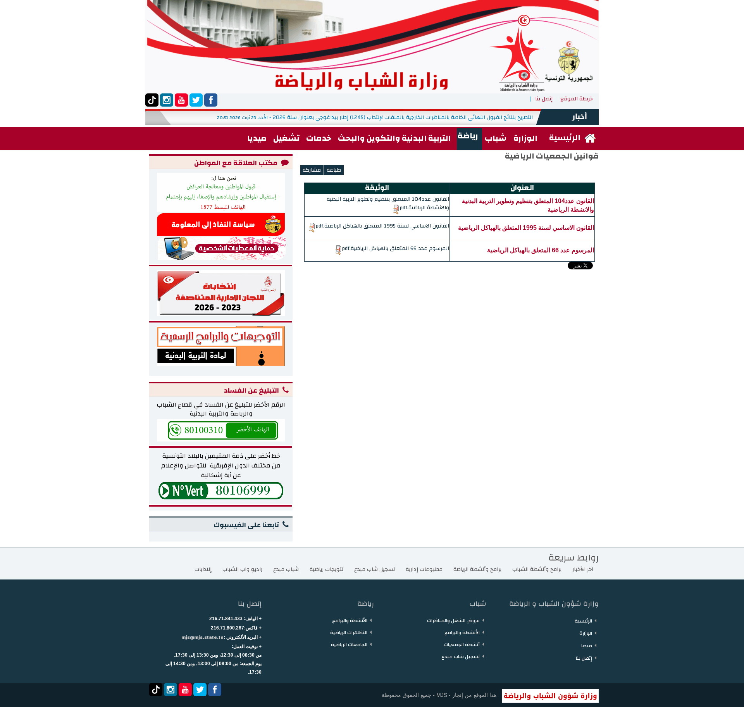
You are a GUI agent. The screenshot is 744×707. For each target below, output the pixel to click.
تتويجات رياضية (326, 569)
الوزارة (585, 633)
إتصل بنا (544, 99)
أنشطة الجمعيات (462, 644)
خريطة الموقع (576, 99)
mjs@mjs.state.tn (202, 637)
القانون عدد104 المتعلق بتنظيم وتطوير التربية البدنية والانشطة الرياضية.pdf (388, 203)
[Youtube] (181, 100)
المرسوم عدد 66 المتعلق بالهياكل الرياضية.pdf (395, 248)
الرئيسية (583, 621)
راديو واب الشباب (242, 569)
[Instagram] (166, 100)
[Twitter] (196, 100)
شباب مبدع (286, 569)
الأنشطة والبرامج (462, 632)
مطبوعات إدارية (424, 569)
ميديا (586, 645)
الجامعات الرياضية (349, 644)
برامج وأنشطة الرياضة (477, 569)
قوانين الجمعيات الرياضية (552, 156)
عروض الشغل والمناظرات (453, 620)
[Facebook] (210, 100)
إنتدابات (203, 569)
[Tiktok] (152, 100)
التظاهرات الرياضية (348, 632)
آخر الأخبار (582, 569)
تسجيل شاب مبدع (374, 569)
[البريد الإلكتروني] (312, 170)
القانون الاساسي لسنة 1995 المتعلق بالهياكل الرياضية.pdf (382, 226)
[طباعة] (334, 170)
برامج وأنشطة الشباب (536, 569)
